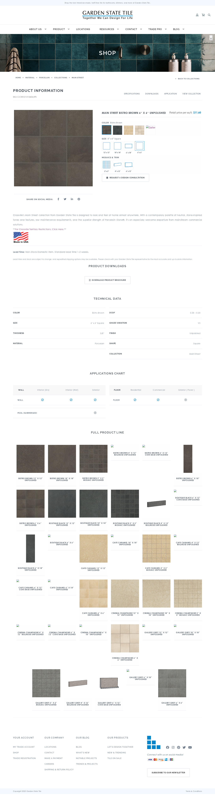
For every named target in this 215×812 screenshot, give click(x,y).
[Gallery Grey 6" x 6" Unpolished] (150, 130)
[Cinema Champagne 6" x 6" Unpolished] (139, 130)
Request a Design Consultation (127, 178)
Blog (176, 29)
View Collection (191, 94)
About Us (35, 29)
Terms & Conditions (194, 791)
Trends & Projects (87, 764)
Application (170, 94)
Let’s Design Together (120, 747)
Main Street (78, 78)
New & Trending (117, 753)
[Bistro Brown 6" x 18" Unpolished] (128, 146)
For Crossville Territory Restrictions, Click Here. (39, 229)
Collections (60, 78)
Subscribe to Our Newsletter (168, 773)
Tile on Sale (115, 758)
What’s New (83, 753)
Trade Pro (155, 29)
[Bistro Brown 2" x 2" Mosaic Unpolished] (106, 164)
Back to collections (188, 79)
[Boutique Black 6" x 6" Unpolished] (117, 130)
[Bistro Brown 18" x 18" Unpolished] (117, 146)
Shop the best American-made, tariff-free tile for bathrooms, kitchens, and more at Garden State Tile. (107, 3)
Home (18, 78)
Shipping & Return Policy (59, 770)
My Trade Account (24, 747)
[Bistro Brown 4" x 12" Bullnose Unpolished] (117, 164)
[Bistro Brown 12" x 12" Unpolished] (106, 146)
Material (30, 78)
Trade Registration (24, 758)
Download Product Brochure (109, 280)
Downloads (151, 94)
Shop (16, 753)
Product (59, 29)
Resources (107, 29)
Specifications (132, 94)
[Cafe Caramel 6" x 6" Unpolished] (128, 130)
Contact (131, 29)
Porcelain (44, 78)
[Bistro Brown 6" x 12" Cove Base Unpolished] (128, 164)
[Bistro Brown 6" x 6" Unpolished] (106, 130)
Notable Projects (86, 758)
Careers (49, 764)
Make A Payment (54, 758)
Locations (83, 29)
